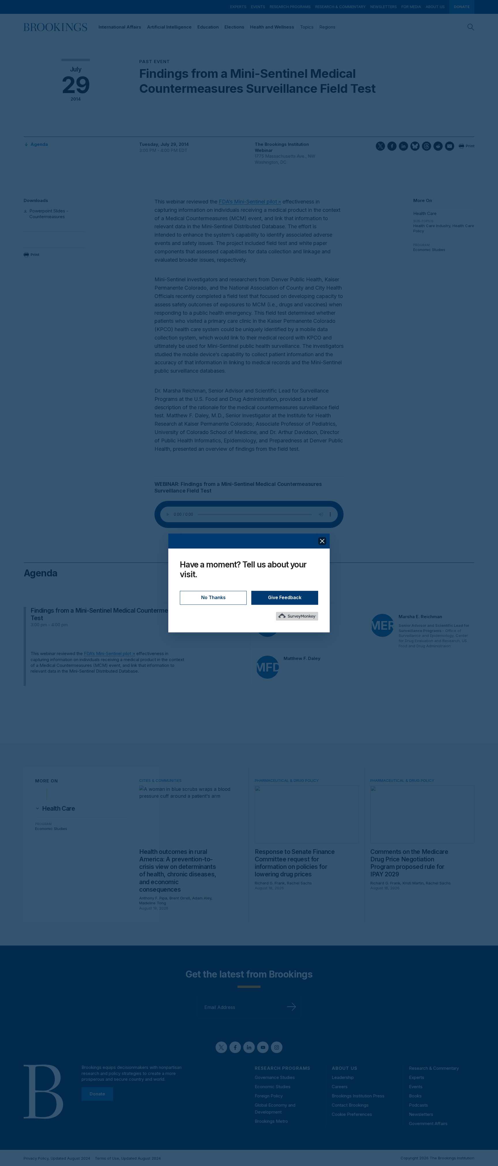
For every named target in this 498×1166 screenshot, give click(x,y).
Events (258, 6)
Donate (462, 6)
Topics (307, 27)
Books (415, 1096)
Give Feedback (284, 598)
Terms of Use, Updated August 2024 (128, 1158)
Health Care (425, 213)
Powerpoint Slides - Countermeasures (48, 213)
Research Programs (290, 6)
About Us (435, 6)
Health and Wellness (272, 27)
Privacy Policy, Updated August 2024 (57, 1158)
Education (208, 27)
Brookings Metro (271, 1121)
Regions (327, 27)
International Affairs (120, 27)
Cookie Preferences (352, 1114)
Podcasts (418, 1105)
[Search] (470, 27)
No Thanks (213, 598)
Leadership (343, 1077)
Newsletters (383, 6)
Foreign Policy (269, 1096)
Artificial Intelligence (169, 27)
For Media (411, 6)
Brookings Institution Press (358, 1096)
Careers (340, 1086)
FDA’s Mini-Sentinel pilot (248, 202)
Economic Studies (429, 249)
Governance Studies (275, 1077)
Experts (238, 6)
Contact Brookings (350, 1105)
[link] (58, 808)
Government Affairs (428, 1123)
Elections (234, 27)
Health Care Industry (431, 225)
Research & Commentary (340, 6)
